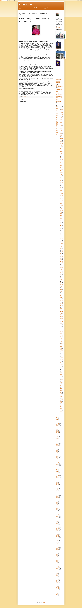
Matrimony (61, 265)
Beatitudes (61, 141)
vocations (61, 411)
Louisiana (61, 255)
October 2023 (57, 445)
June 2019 (57, 490)
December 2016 (57, 516)
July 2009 (57, 593)
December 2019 (57, 485)
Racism (61, 313)
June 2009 (57, 594)
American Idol (61, 111)
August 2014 (57, 540)
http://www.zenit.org (57, 135)
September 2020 (57, 477)
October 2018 (57, 497)
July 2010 (57, 583)
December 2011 (57, 568)
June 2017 (57, 511)
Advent (62, 109)
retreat (62, 399)
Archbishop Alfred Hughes (61, 118)
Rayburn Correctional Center (61, 315)
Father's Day (61, 188)
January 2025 (57, 432)
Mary (62, 262)
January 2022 (57, 463)
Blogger (44, 602)
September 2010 (57, 581)
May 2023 (57, 449)
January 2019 (57, 494)
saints (61, 402)
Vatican (61, 355)
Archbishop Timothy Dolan (61, 131)
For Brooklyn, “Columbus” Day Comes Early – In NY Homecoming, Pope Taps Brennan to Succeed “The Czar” (59, 98)
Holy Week (61, 226)
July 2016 (57, 520)
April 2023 (57, 450)
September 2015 (57, 529)
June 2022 (57, 459)
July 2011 (57, 572)
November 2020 (57, 475)
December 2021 (57, 464)
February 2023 (57, 452)
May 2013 (57, 553)
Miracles (61, 269)
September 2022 (57, 456)
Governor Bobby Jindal (61, 209)
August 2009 (57, 592)
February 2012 (57, 566)
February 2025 (57, 431)
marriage (61, 388)
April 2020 (57, 481)
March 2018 (57, 503)
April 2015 (57, 533)
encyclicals (61, 374)
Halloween (61, 213)
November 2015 (57, 527)
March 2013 (57, 555)
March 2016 (57, 524)
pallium (60, 392)
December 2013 (57, 547)
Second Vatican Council (61, 330)
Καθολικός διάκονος (58, 101)
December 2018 (57, 495)
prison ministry (61, 396)
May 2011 (57, 574)
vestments (61, 410)
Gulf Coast (61, 210)
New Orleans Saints (61, 280)
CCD (61, 146)
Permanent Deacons (61, 293)
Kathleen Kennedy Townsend (61, 246)
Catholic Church (61, 155)
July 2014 (57, 541)
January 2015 (57, 536)
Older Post (51, 120)
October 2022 (57, 455)
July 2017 (57, 510)
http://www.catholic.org (57, 113)
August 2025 (57, 426)
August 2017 (57, 509)
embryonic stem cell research (61, 373)
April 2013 (57, 554)
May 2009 (57, 595)
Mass (60, 263)
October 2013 (57, 549)
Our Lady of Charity (61, 285)
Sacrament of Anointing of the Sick (61, 319)
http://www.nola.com (57, 128)
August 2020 (57, 478)
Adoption (61, 106)
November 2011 (57, 569)
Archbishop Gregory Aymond (61, 122)
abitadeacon (26, 4)
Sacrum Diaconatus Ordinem (61, 326)
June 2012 (57, 563)
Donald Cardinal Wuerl (61, 180)
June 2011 (57, 573)
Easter (62, 183)
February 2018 (57, 504)
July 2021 (57, 468)
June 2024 (57, 438)
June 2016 (57, 521)
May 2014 (57, 543)
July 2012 (57, 562)
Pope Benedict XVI (61, 297)
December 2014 (57, 537)
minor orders (61, 390)
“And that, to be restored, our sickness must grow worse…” (59, 91)
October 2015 (57, 528)
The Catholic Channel (61, 348)
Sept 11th (61, 331)
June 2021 (57, 469)
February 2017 (57, 514)
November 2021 (57, 465)
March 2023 (57, 451)
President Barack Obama (61, 309)
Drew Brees (61, 182)
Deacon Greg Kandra (59, 85)
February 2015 (57, 535)
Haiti (61, 212)
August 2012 (57, 561)
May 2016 (57, 522)
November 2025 (57, 423)
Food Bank (61, 192)
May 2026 (57, 418)
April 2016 (57, 523)
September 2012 (57, 560)
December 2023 (57, 443)
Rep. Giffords (61, 316)
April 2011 (57, 575)
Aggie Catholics (58, 81)
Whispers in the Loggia (59, 96)
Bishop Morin (61, 143)
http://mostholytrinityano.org (57, 109)
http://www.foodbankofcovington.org (57, 120)
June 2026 (57, 417)
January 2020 (57, 484)
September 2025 (57, 425)
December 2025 (57, 422)
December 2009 (57, 589)
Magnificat (61, 259)
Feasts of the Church (61, 190)
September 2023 (57, 446)
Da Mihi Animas (58, 82)
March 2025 (57, 430)
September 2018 (57, 498)
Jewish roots (61, 238)
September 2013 (57, 550)
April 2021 (57, 471)
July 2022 (57, 458)
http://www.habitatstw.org (57, 123)
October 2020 (57, 476)
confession (61, 368)
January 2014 (57, 546)
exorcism (61, 376)
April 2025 (57, 429)
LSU (62, 250)
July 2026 (57, 416)
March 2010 (57, 586)
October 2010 (57, 580)
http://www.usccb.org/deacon (57, 133)
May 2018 (57, 501)
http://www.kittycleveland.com (57, 125)
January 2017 (57, 515)
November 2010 (57, 579)
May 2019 (57, 491)
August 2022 (57, 457)
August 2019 (57, 488)
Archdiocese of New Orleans (61, 135)
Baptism (61, 140)
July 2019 (57, 489)
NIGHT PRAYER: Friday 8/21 (59, 79)
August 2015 (57, 530)
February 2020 (57, 483)
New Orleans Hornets (61, 277)
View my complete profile (58, 27)
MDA (60, 258)
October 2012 (57, 559)
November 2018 (57, 496)
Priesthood (61, 311)
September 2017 (57, 508)
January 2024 (57, 442)
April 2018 (57, 502)
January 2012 (57, 567)
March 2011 (57, 576)
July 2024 (57, 437)
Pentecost (61, 291)
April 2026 (57, 419)
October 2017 (57, 507)
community (61, 367)
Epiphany (61, 184)
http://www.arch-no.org (57, 111)
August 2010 (57, 582)
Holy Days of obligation (61, 215)
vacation (62, 409)
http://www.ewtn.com (57, 118)
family (60, 377)
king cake (61, 385)
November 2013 (57, 548)
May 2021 (57, 470)
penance (61, 393)
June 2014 (57, 542)
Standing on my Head (59, 93)
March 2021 (57, 472)
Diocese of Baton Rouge (61, 175)
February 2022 (57, 462)
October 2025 (57, 424)
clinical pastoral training (61, 366)
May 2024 (57, 439)
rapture (62, 398)
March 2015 (57, 534)
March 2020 (57, 482)
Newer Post (20, 120)
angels (62, 364)
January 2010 (57, 588)
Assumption (61, 138)
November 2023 (57, 444)
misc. (61, 391)
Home (36, 120)
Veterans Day (61, 357)
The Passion (61, 349)
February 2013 (57, 556)
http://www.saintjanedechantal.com (57, 130)
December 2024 (57, 433)
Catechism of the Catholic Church (61, 152)
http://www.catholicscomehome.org (57, 116)
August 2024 (57, 436)
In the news (61, 232)
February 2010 (57, 587)
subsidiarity (61, 408)
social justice (61, 406)
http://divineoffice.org (57, 107)
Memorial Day (61, 267)
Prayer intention (61, 306)
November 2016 (57, 517)
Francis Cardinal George (61, 203)
